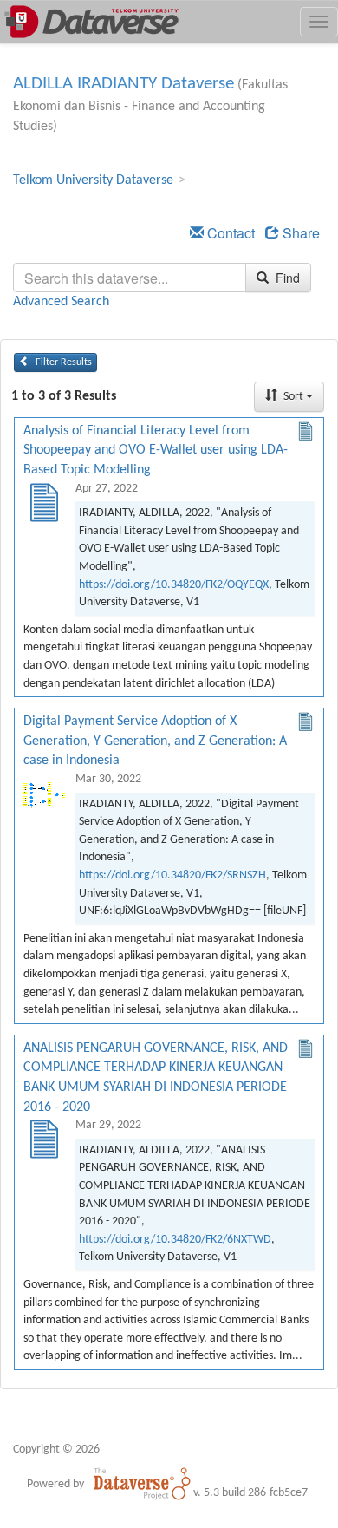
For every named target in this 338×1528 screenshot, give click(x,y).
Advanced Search (61, 302)
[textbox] (129, 277)
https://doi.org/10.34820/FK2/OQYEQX (174, 584)
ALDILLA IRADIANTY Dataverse (123, 84)
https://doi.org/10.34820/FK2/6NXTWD (175, 1239)
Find (286, 277)
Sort (293, 396)
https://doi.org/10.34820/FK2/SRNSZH (172, 875)
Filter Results (62, 362)
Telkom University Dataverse (93, 180)
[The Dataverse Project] (142, 1484)
